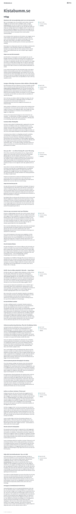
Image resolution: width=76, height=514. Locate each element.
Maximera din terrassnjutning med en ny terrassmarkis (19, 20)
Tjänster (41, 275)
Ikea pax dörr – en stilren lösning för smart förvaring (19, 151)
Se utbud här (20, 235)
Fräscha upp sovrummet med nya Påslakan (16, 211)
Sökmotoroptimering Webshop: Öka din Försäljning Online (20, 325)
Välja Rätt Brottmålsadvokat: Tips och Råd (16, 454)
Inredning (42, 25)
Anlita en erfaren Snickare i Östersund (14, 391)
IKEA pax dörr (7, 155)
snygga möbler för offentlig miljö (11, 88)
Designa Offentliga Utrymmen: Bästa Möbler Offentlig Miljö (20, 83)
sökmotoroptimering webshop (15, 331)
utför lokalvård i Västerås (9, 276)
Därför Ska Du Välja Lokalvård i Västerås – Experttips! (19, 270)
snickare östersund (12, 397)
